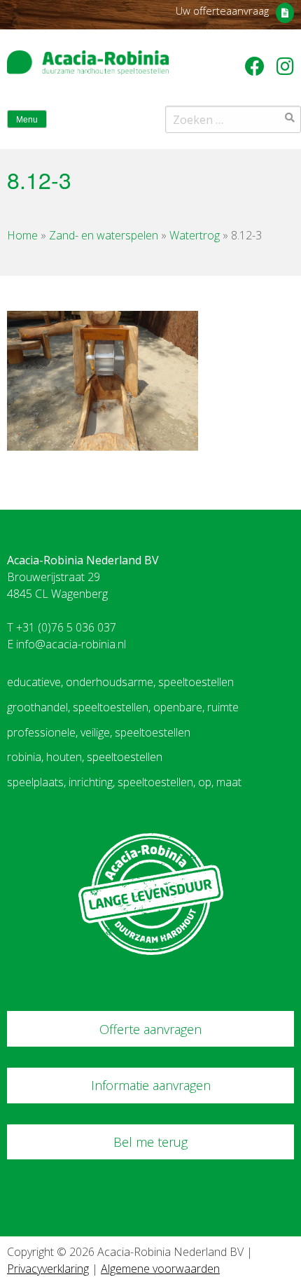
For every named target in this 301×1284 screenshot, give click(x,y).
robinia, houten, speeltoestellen (84, 757)
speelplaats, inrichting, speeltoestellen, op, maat (124, 782)
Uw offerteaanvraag (222, 11)
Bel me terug (150, 1141)
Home (22, 235)
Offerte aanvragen (150, 1029)
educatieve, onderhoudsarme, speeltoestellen (120, 682)
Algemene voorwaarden (160, 1268)
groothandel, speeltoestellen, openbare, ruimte (123, 707)
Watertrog (194, 235)
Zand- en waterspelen (103, 235)
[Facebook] (257, 66)
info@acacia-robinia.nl (71, 644)
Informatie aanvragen (151, 1085)
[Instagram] (285, 66)
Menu (27, 120)
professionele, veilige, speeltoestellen (98, 732)
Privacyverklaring (48, 1268)
